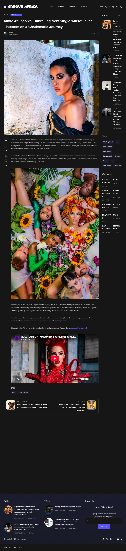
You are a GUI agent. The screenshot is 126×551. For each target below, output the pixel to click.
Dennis (11, 33)
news (115, 215)
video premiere (106, 194)
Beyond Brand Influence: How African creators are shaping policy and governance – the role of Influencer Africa (117, 34)
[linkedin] (6, 156)
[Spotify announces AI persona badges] (48, 509)
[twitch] (121, 539)
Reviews (117, 204)
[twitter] (6, 146)
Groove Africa (19, 533)
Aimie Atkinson (23, 392)
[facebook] (6, 140)
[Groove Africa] (26, 7)
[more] (6, 165)
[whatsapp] (6, 161)
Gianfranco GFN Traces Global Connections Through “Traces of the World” (117, 116)
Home (6, 15)
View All (120, 15)
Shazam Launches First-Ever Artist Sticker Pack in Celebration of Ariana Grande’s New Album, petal (68, 521)
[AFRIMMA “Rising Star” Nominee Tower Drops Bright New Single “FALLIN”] (106, 85)
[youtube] (118, 539)
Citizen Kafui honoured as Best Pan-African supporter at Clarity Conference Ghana (26, 527)
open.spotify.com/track (78, 328)
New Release (16, 15)
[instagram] (111, 539)
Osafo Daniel (19, 518)
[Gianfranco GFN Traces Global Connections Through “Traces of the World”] (106, 112)
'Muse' (14, 392)
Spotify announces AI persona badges (68, 506)
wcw (115, 180)
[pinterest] (6, 151)
